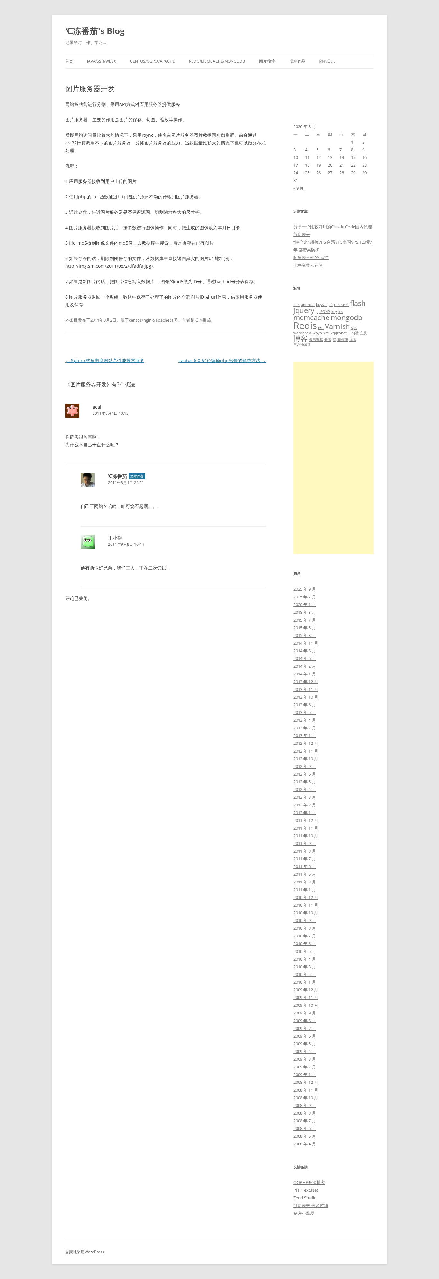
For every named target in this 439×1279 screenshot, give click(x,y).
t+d (321, 328)
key (334, 311)
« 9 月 (298, 188)
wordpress (302, 333)
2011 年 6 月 (304, 866)
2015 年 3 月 (304, 635)
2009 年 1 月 (304, 1074)
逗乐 (352, 339)
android (308, 304)
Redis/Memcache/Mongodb (217, 61)
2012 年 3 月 (304, 797)
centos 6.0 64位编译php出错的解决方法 (222, 360)
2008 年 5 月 (304, 1136)
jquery (303, 310)
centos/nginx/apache (152, 61)
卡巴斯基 (316, 339)
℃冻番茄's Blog (95, 31)
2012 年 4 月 (304, 789)
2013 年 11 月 (305, 689)
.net (296, 304)
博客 (300, 338)
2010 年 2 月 (304, 974)
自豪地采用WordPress (84, 1252)
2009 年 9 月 (304, 1013)
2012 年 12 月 (305, 743)
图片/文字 (267, 61)
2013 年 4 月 (304, 720)
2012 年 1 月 (304, 812)
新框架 (342, 339)
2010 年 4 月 (304, 959)
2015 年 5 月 (304, 628)
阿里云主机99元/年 (311, 257)
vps (354, 328)
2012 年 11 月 (305, 751)
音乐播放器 (302, 344)
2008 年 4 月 (304, 1144)
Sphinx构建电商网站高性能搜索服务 (104, 360)
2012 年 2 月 (304, 805)
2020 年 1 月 (304, 604)
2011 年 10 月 (305, 836)
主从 (363, 333)
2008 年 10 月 (305, 1098)
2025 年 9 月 (304, 589)
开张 (327, 339)
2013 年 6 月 (304, 705)
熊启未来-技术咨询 (310, 1205)
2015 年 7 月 (304, 620)
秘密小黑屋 (303, 1213)
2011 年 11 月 (305, 828)
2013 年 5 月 (304, 712)
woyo (317, 333)
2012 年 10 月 (305, 758)
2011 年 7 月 (304, 859)
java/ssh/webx (101, 61)
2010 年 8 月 (304, 928)
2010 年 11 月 (305, 905)
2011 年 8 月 (304, 851)
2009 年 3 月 (304, 1059)
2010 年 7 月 (304, 936)
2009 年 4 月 (304, 1051)
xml (326, 333)
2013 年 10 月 (305, 697)
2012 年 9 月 (304, 766)
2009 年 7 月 (304, 1028)
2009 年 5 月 (304, 1044)
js (317, 311)
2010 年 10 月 (305, 913)
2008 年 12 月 (305, 1082)
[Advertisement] (333, 458)
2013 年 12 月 (305, 681)
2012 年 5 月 (304, 782)
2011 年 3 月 (304, 882)
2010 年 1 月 (304, 982)
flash (358, 303)
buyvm (321, 304)
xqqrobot (339, 333)
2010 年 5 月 (304, 951)
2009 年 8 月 (304, 1020)
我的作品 (297, 61)
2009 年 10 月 (305, 1005)
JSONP (324, 311)
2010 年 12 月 (305, 897)
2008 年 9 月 (304, 1105)
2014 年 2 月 (304, 666)
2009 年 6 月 (304, 1036)
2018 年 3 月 (304, 612)
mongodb (346, 317)
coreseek (341, 304)
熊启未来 (301, 234)
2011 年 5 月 (304, 874)
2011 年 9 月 (304, 843)
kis (340, 311)
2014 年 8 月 (304, 651)
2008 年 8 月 (304, 1113)
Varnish (337, 326)
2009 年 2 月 (304, 1067)
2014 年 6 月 (304, 658)
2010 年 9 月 (304, 920)
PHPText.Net (305, 1190)
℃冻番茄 (202, 320)
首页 (69, 61)
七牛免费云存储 (308, 265)
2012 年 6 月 (304, 774)
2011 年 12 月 (305, 820)
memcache (311, 317)
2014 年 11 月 (305, 643)
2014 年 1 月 (304, 674)
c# (331, 304)
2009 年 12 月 (305, 990)
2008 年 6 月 (304, 1128)
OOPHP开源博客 (309, 1182)
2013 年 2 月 (304, 728)
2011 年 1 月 (304, 889)
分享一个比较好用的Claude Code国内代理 (332, 227)
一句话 (353, 333)
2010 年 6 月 (304, 943)
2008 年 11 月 (305, 1090)
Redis (305, 325)
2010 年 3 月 (304, 967)
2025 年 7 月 (304, 597)
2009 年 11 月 (305, 997)
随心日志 (327, 61)
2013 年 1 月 (304, 735)
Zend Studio (305, 1198)
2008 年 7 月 (304, 1121)
